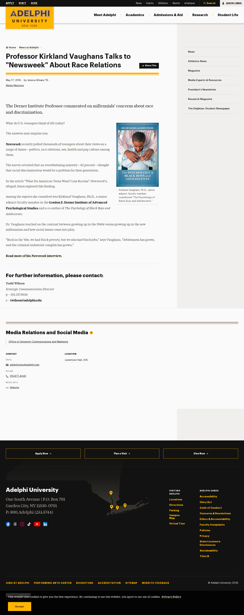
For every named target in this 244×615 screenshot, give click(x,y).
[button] (209, 3)
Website (14, 387)
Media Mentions (15, 85)
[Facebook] (8, 524)
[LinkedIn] (45, 524)
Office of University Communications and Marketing (38, 342)
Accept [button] (19, 606)
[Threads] (15, 524)
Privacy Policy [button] (171, 596)
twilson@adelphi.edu (26, 300)
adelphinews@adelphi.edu (24, 365)
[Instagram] (22, 524)
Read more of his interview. (34, 256)
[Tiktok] (29, 524)
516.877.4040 (18, 376)
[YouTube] (37, 524)
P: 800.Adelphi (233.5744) (29, 512)
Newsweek (13, 144)
